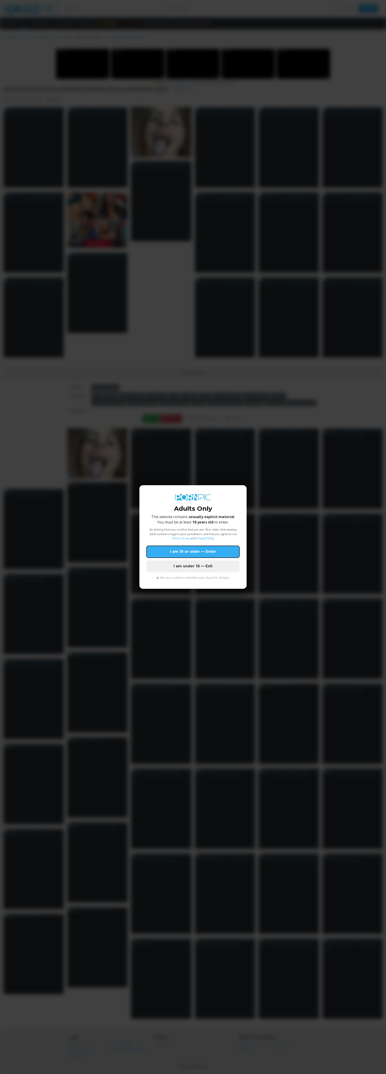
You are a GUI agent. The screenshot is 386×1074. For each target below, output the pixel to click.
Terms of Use (181, 538)
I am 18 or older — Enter (193, 551)
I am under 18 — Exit (193, 566)
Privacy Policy (205, 538)
